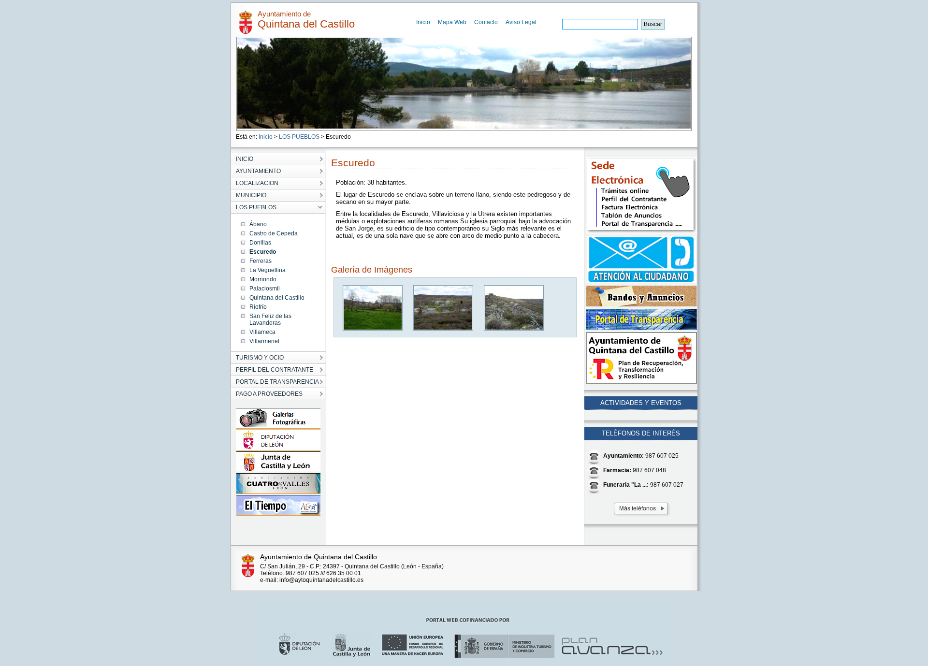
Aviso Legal (521, 22)
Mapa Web (452, 22)
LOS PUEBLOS (299, 136)
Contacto (486, 22)
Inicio (423, 22)
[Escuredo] (373, 328)
